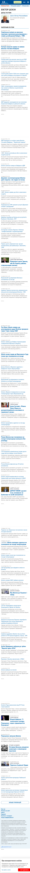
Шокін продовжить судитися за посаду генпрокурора (13, 424)
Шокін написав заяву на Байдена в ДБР (13, 165)
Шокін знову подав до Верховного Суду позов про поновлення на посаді (14, 355)
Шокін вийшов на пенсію (8, 670)
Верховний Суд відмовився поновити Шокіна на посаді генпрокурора (12, 380)
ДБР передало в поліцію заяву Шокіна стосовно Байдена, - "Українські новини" (13, 141)
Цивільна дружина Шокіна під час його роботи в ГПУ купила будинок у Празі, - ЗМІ (14, 635)
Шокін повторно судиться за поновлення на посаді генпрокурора (14, 543)
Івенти (3, 812)
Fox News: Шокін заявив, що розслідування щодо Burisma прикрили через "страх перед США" (14, 329)
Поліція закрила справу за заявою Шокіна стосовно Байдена (12, 48)
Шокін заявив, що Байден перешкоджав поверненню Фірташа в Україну (13, 342)
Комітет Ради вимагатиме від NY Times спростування (12, 706)
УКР (24, 2)
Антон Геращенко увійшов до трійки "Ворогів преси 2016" (13, 647)
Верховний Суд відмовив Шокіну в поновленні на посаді (11, 278)
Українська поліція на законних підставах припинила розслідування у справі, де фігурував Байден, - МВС (14, 34)
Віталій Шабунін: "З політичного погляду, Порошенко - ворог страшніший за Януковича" (13, 722)
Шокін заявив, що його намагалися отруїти (13, 193)
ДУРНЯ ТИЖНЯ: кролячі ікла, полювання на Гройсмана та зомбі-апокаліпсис (13, 493)
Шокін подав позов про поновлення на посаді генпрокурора (13, 556)
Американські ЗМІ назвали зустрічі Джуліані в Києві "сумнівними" (14, 205)
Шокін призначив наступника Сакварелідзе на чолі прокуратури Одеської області (14, 791)
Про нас (3, 809)
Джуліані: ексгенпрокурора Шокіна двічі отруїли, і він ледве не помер (13, 179)
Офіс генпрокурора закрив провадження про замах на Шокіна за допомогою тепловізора (13, 88)
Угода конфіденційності (7, 817)
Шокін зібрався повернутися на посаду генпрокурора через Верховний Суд (13, 393)
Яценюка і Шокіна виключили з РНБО (12, 659)
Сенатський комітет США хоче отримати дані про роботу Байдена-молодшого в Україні (14, 74)
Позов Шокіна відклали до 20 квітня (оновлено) (12, 465)
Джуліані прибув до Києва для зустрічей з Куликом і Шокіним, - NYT (14, 218)
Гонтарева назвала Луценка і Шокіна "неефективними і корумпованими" (12, 230)
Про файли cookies (6, 870)
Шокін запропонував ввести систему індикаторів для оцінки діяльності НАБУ (13, 477)
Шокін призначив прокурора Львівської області (13, 778)
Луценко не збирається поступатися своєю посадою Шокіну (14, 531)
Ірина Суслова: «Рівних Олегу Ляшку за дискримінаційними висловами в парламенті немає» (13, 409)
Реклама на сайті (5, 810)
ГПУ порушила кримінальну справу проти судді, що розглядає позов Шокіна (13, 452)
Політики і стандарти (6, 815)
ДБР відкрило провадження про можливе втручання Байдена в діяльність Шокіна (14, 103)
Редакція (3, 814)
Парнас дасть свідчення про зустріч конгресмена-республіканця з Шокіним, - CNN (13, 245)
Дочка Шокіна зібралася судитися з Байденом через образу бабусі (12, 368)
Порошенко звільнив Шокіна (11, 736)
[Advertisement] (15, 125)
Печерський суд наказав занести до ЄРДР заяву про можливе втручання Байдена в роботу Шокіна (14, 61)
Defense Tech (5, 6)
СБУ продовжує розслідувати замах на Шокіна (12, 568)
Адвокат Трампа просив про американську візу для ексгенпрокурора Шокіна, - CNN (14, 291)
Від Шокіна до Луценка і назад (18, 594)
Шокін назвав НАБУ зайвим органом (12, 580)
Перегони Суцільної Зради (19, 765)
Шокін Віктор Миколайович (19, 16)
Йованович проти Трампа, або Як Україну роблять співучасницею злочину (14, 263)
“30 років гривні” (16, 6)
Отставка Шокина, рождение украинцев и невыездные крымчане (19, 749)
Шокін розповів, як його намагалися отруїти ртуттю (14, 154)
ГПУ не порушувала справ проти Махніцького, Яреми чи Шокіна (11, 606)
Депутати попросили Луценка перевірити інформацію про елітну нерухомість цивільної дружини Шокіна (13, 621)
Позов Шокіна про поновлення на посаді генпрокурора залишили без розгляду (13, 439)
